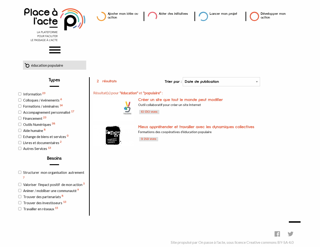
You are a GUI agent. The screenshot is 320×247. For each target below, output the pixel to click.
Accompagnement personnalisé (48, 112)
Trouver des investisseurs (44, 202)
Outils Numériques (39, 124)
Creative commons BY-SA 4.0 (270, 242)
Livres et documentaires (42, 142)
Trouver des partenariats (43, 196)
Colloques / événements (42, 100)
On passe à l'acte (211, 242)
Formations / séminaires (43, 106)
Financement (34, 118)
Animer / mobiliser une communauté (51, 190)
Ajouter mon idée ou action (123, 15)
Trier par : (174, 82)
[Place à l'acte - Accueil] (54, 24)
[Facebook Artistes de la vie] (277, 233)
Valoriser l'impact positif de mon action (54, 184)
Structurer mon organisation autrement (53, 175)
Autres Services (37, 148)
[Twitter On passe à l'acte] (290, 233)
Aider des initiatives (173, 14)
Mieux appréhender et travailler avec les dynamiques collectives (196, 127)
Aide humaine (34, 130)
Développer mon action (273, 15)
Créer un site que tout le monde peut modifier (180, 100)
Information (34, 93)
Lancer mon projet (223, 14)
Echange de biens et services (45, 136)
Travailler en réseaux (40, 208)
